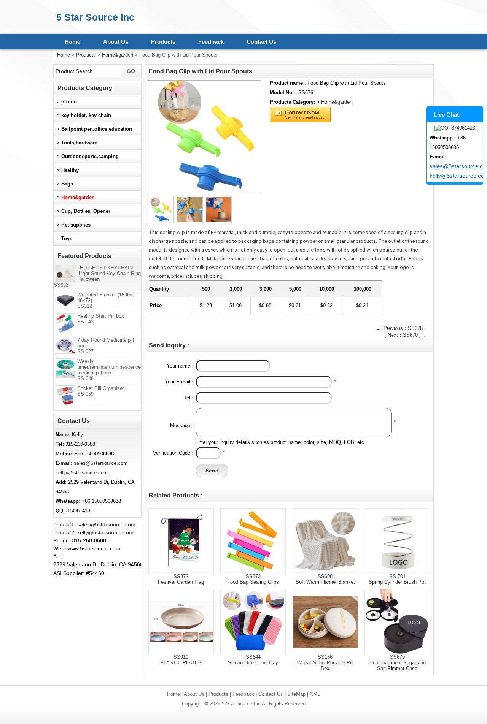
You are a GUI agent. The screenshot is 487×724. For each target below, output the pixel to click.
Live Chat (446, 114)
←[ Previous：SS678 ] (401, 328)
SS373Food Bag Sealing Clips (253, 579)
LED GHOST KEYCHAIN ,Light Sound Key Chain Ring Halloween (97, 276)
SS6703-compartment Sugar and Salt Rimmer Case (397, 662)
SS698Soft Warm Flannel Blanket (325, 579)
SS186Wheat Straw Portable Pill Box (325, 662)
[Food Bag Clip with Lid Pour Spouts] (204, 137)
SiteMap (296, 694)
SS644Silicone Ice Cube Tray (253, 659)
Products (163, 41)
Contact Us (261, 41)
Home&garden (117, 55)
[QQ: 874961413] (455, 128)
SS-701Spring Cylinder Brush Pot (397, 579)
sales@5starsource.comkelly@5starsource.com (456, 171)
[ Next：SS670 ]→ (405, 335)
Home (72, 41)
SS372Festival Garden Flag (181, 579)
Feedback (211, 41)
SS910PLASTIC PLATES (181, 659)
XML (315, 694)
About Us (115, 41)
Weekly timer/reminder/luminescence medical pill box (109, 369)
